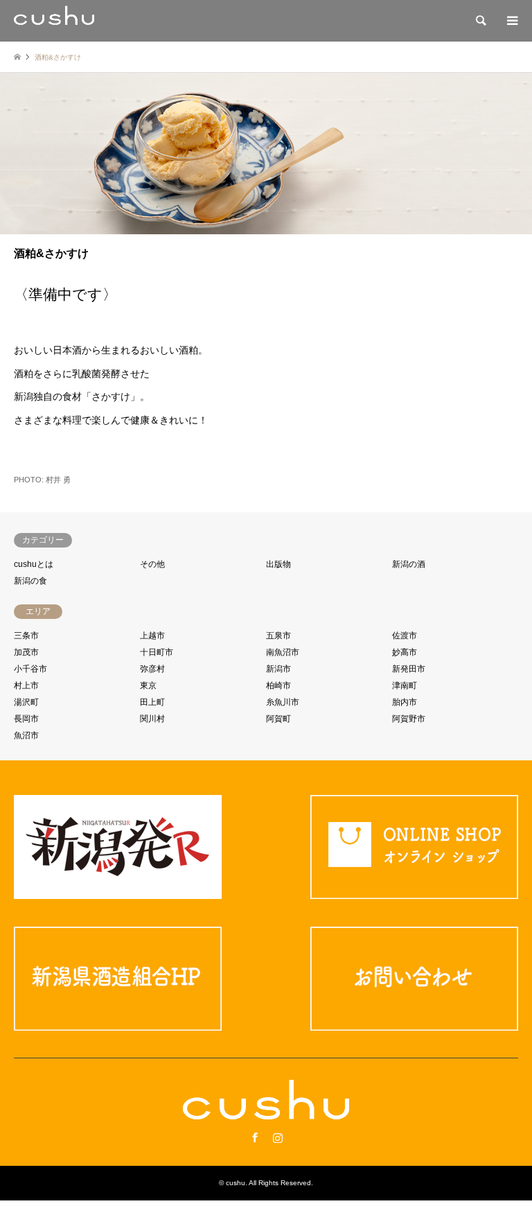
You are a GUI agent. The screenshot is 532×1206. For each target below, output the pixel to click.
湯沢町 (26, 702)
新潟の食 (30, 581)
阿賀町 (278, 719)
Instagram (278, 1137)
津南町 (404, 685)
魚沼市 (26, 735)
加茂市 (26, 652)
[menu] (511, 21)
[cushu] (54, 21)
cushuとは (33, 564)
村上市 (26, 685)
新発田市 (408, 669)
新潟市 (278, 669)
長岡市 (26, 719)
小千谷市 (30, 669)
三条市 (26, 635)
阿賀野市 (408, 719)
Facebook (255, 1137)
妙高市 (404, 652)
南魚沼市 (282, 652)
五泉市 (278, 635)
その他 (152, 564)
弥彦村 (152, 669)
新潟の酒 (408, 564)
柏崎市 (278, 685)
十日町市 (156, 652)
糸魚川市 (282, 702)
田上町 (152, 702)
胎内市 (404, 702)
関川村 (152, 719)
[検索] (480, 21)
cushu (235, 1183)
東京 (148, 685)
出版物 (278, 564)
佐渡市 (404, 635)
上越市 (152, 635)
